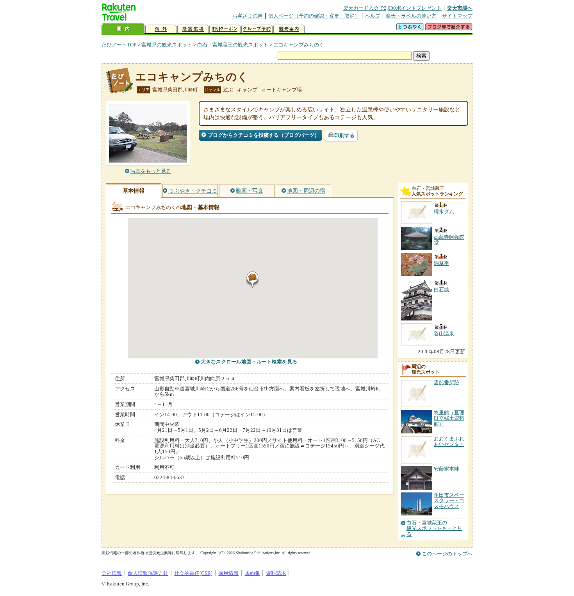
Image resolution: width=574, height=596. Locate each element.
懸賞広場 (193, 29)
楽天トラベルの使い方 (411, 16)
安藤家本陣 (446, 469)
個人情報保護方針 (148, 573)
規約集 (252, 573)
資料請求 (276, 573)
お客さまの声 (247, 16)
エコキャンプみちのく (298, 45)
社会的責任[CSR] (193, 573)
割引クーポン (225, 29)
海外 (160, 29)
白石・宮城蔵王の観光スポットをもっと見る (434, 528)
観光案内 (289, 29)
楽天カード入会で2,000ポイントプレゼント (392, 8)
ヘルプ (372, 16)
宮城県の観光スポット (166, 45)
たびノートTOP (119, 45)
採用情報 (228, 573)
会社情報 (112, 573)
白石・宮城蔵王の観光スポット (232, 45)
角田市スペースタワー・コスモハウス (449, 500)
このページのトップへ (447, 554)
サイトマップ (457, 16)
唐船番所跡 (446, 382)
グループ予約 (257, 29)
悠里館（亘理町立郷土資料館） (449, 418)
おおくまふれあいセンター (449, 441)
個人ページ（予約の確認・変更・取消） (314, 16)
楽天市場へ (459, 8)
